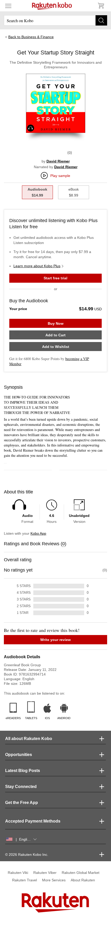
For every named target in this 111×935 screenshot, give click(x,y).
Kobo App (38, 533)
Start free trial (55, 278)
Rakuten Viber (45, 873)
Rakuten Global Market (80, 873)
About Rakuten (83, 880)
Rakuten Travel (24, 880)
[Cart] (100, 5)
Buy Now (56, 323)
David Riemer (58, 161)
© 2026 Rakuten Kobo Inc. (26, 854)
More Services (54, 880)
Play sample (60, 176)
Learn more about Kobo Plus (36, 266)
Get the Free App (21, 802)
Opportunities (18, 754)
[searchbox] (55, 20)
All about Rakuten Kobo (28, 738)
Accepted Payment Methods (32, 821)
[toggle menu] (8, 5)
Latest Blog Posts (22, 770)
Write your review (55, 640)
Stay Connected (21, 786)
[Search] (101, 20)
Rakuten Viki (18, 873)
